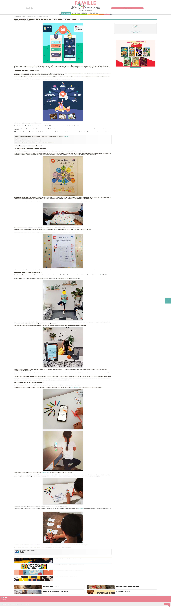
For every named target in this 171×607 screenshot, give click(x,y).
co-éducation (29, 125)
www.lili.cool (66, 136)
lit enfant (135, 26)
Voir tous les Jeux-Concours (135, 67)
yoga (71, 77)
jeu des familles (80, 508)
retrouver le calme (98, 274)
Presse (22, 604)
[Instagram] (29, 8)
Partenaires (12, 604)
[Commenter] (21, 552)
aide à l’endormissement (74, 387)
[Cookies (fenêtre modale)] (169, 605)
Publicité (18, 604)
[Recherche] (32, 8)
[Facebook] (27, 8)
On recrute (27, 604)
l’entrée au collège (78, 76)
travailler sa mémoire (45, 472)
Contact (166, 604)
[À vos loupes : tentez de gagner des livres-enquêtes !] (135, 53)
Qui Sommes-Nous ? (5, 604)
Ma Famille (19, 16)
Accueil (15, 16)
